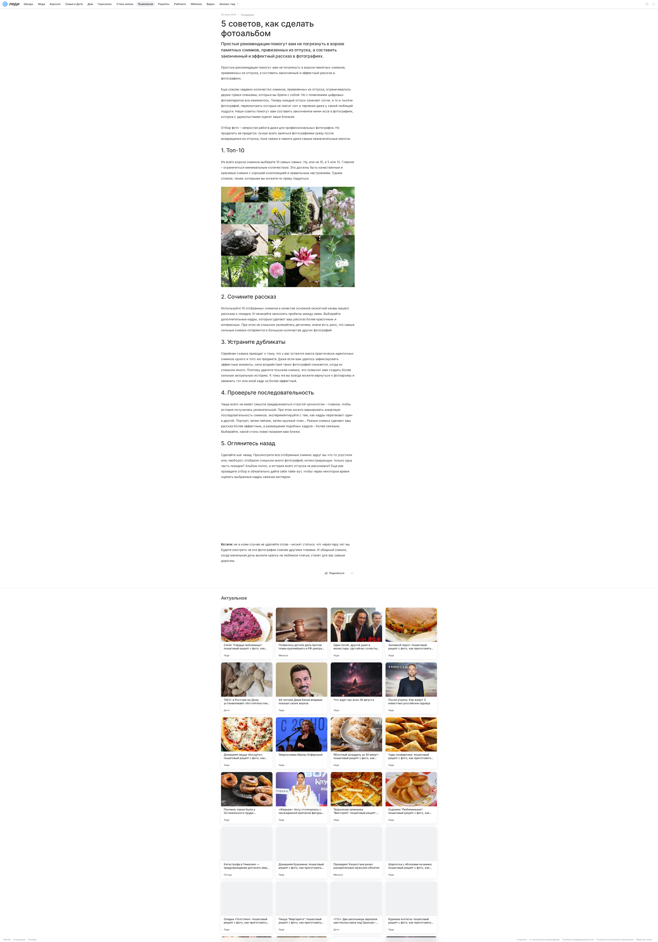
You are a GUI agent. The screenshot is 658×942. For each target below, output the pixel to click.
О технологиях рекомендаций (544, 939)
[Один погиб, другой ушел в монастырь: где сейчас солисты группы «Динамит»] (356, 633)
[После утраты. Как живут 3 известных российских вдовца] (411, 688)
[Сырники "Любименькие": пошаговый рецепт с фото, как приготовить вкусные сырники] (411, 797)
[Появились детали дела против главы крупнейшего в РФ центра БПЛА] (301, 633)
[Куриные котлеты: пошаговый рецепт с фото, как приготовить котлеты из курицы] (411, 907)
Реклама (32, 939)
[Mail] (5, 4)
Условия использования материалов (614, 939)
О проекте (522, 939)
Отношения (247, 14)
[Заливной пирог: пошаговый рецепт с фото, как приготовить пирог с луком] (411, 633)
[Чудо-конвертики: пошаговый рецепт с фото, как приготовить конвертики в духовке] (411, 743)
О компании (19, 939)
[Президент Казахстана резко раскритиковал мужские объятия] (356, 852)
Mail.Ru (7, 939)
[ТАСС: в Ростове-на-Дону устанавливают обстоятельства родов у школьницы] (246, 688)
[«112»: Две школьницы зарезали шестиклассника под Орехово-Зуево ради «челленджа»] (356, 907)
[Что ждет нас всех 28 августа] (356, 688)
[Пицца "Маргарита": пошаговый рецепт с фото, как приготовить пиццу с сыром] (301, 907)
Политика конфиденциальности (578, 939)
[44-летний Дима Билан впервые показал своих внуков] (301, 688)
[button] (288, 237)
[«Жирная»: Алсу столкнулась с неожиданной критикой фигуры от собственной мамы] (301, 797)
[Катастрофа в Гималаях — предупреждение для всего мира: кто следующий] (246, 852)
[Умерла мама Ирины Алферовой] (301, 743)
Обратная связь (644, 939)
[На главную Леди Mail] (13, 4)
